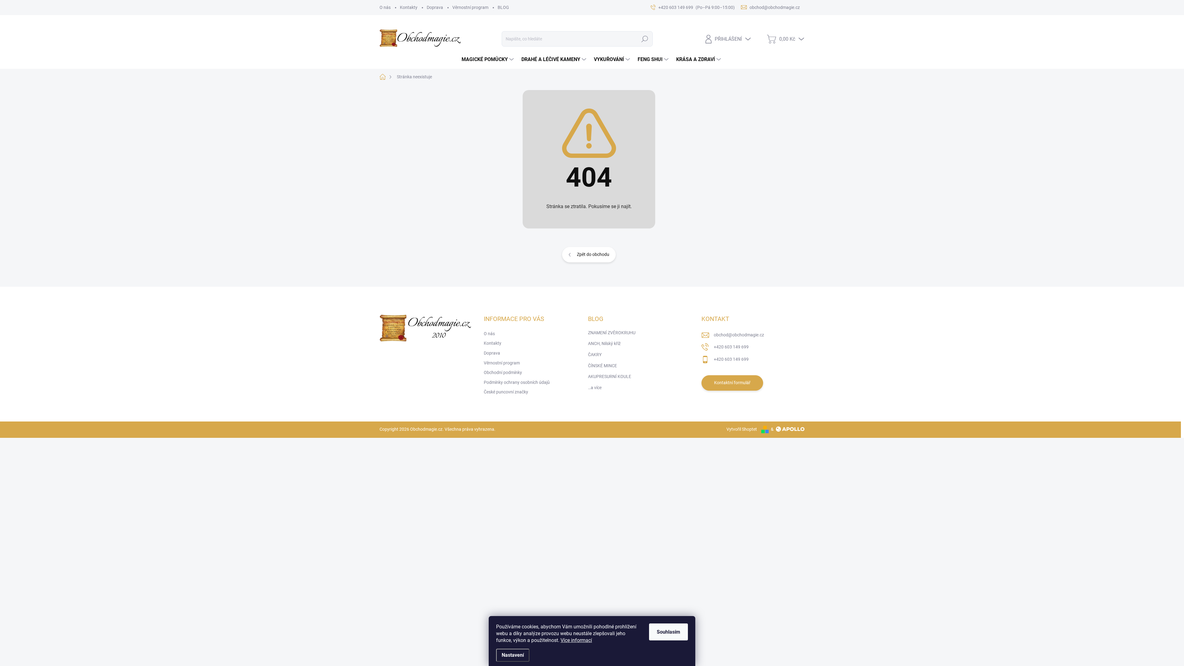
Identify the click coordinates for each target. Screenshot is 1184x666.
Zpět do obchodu (593, 254)
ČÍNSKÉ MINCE (602, 365)
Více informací (576, 640)
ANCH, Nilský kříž (604, 343)
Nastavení (513, 655)
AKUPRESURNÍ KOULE (609, 376)
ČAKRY (595, 354)
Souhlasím (668, 632)
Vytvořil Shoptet (741, 429)
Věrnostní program (470, 7)
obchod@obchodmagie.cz (739, 334)
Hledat (644, 38)
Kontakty (408, 7)
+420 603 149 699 (731, 346)
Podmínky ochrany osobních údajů (517, 382)
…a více (595, 387)
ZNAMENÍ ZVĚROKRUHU (611, 332)
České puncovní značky (506, 391)
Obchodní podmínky (503, 372)
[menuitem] (488, 59)
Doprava (435, 7)
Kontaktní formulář (732, 382)
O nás (385, 7)
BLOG (503, 7)
